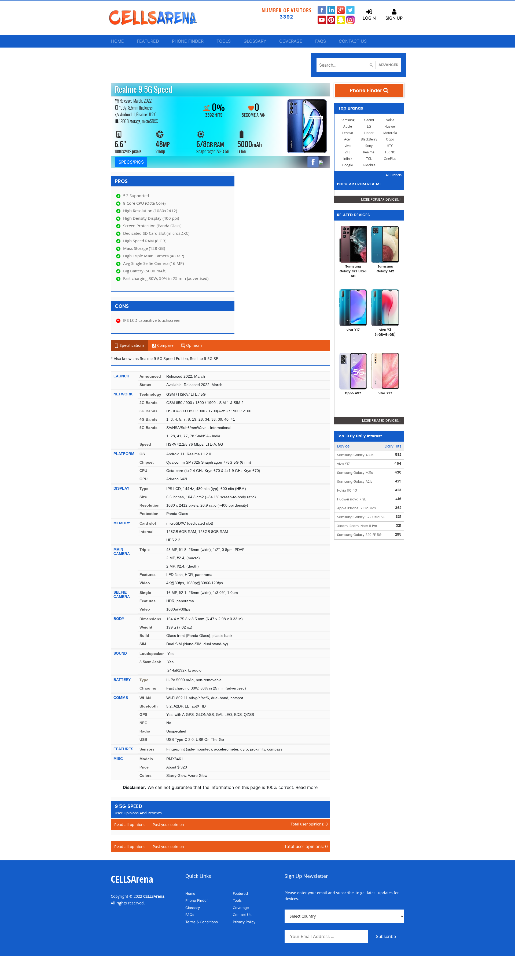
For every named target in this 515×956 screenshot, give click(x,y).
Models (146, 759)
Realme (368, 152)
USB (143, 739)
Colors (145, 775)
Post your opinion (168, 824)
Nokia (390, 120)
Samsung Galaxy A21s (354, 481)
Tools (223, 41)
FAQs (320, 41)
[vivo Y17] (353, 307)
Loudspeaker (151, 653)
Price (144, 767)
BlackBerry (369, 139)
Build (144, 635)
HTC (390, 145)
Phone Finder (188, 41)
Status (145, 385)
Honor (369, 133)
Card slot (147, 523)
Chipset (146, 462)
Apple (347, 126)
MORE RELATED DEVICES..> (382, 420)
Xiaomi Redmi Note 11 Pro (357, 526)
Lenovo (347, 133)
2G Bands (148, 403)
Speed (145, 444)
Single (145, 592)
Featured (148, 41)
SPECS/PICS (131, 162)
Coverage (290, 41)
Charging (147, 688)
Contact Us (353, 41)
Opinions (194, 345)
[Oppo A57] (353, 370)
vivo (348, 145)
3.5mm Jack (150, 662)
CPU (143, 470)
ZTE (348, 152)
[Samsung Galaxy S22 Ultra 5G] (353, 244)
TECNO (390, 152)
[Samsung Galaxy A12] (385, 244)
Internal (146, 531)
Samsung (348, 120)
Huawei (390, 126)
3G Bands (148, 411)
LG (369, 126)
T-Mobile (369, 165)
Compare (165, 345)
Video (144, 583)
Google (347, 165)
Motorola (390, 133)
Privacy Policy (244, 922)
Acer (347, 139)
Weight (145, 627)
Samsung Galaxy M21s (355, 472)
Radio (144, 731)
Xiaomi (369, 120)
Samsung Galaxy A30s (355, 455)
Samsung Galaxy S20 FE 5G (359, 534)
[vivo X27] (385, 370)
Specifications (132, 345)
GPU (143, 479)
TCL (369, 158)
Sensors (146, 749)
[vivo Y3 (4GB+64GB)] (385, 307)
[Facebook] (313, 162)
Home (117, 41)
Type (143, 488)
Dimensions (150, 619)
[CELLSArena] (158, 17)
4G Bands (148, 419)
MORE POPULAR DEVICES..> (381, 199)
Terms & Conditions (201, 922)
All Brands (394, 175)
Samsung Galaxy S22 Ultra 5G (361, 517)
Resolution (149, 505)
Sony (369, 145)
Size (143, 497)
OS (142, 454)
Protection (149, 513)
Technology (150, 394)
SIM (142, 644)
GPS (143, 714)
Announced (150, 376)
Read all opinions (129, 824)
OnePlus (390, 158)
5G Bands (148, 427)
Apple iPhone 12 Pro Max (356, 508)
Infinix (347, 158)
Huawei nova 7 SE (351, 499)
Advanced (388, 65)
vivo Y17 (343, 464)
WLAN (145, 698)
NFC (143, 723)
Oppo (390, 139)
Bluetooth (148, 706)
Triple (144, 549)
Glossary (255, 41)
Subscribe (386, 936)
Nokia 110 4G (347, 490)
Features (147, 574)
